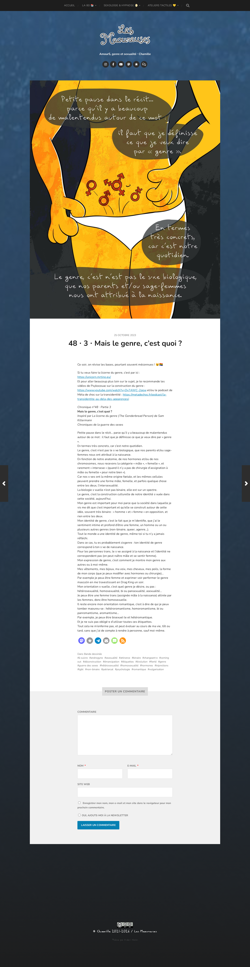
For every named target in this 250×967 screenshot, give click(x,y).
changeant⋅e (151, 658)
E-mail (132, 765)
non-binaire (93, 669)
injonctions (162, 665)
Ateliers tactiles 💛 (162, 5)
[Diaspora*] (136, 64)
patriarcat (108, 669)
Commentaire (86, 712)
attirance (125, 658)
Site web (83, 784)
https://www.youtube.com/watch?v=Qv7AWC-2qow (111, 390)
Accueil (69, 5)
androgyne (97, 658)
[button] (81, 640)
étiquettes (128, 661)
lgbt (81, 669)
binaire (137, 658)
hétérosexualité (110, 665)
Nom (81, 765)
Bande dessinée (93, 654)
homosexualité (130, 665)
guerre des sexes (88, 665)
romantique (139, 669)
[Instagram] (105, 64)
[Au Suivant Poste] (246, 483)
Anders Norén (131, 940)
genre (163, 661)
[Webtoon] (144, 64)
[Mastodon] (128, 64)
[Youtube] (121, 64)
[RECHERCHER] (188, 5)
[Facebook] (113, 64)
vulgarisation (156, 669)
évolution (142, 661)
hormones (147, 665)
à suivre (83, 658)
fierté (153, 661)
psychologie (123, 669)
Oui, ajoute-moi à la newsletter (104, 815)
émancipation (111, 661)
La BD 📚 (88, 5)
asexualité (111, 658)
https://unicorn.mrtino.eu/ (94, 377)
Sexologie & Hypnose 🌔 (121, 5)
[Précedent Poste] (4, 483)
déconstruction (92, 661)
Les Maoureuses (145, 931)
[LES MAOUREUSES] (125, 35)
